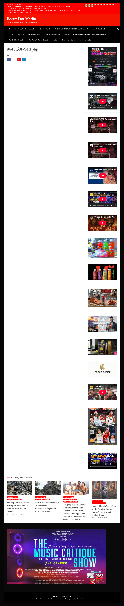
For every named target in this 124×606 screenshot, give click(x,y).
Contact (79, 10)
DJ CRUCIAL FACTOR (14, 8)
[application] (102, 101)
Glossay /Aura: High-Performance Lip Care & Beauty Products (25, 10)
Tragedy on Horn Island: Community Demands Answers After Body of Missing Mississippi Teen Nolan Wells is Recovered (74, 511)
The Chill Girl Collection (51, 10)
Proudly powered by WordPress (47, 599)
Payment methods (13, 12)
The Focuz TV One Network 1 (15, 6)
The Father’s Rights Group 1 (67, 10)
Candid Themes (82, 599)
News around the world (14, 499)
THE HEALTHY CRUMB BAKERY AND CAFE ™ (47, 6)
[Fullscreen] (115, 108)
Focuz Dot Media (21, 19)
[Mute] (111, 108)
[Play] (91, 108)
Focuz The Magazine (40, 8)
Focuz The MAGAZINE (70, 499)
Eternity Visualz (29, 6)
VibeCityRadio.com (26, 8)
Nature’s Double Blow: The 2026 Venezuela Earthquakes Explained (47, 505)
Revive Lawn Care (25, 12)
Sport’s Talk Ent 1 (66, 6)
